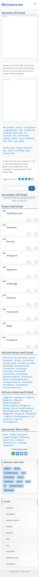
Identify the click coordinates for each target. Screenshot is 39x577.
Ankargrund (19, 397)
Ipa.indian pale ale (11, 473)
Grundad (21, 363)
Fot (25, 132)
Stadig (13, 434)
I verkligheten (29, 127)
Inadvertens (8, 445)
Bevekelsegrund (26, 408)
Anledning (29, 138)
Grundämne (8, 384)
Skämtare (9, 508)
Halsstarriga (9, 477)
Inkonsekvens (9, 442)
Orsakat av (12, 339)
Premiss (10, 241)
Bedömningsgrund (11, 402)
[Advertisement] (19, 37)
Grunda (17, 360)
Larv (7, 539)
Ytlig (20, 130)
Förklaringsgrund (22, 416)
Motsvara (28, 147)
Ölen (23, 473)
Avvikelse (19, 440)
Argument (11, 269)
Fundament (29, 130)
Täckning (11, 297)
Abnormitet (8, 440)
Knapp (19, 147)
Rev (14, 135)
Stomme (7, 138)
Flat (4, 141)
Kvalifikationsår (14, 213)
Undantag (21, 442)
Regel (9, 325)
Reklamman (10, 514)
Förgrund (8, 416)
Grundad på (8, 368)
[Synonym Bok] (12, 4)
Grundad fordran (21, 365)
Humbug (9, 527)
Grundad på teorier (12, 382)
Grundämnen (22, 384)
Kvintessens (23, 135)
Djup (12, 147)
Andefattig (19, 150)
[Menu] (35, 3)
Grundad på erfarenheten (14, 372)
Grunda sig (28, 360)
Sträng (6, 153)
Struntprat (10, 551)
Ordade (17, 469)
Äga (27, 150)
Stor (5, 150)
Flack (10, 141)
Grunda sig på (9, 363)
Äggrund (8, 397)
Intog (28, 481)
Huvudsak (10, 127)
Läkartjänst (8, 481)
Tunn (21, 138)
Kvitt (6, 434)
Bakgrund (7, 400)
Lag (15, 141)
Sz (5, 486)
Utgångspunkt (10, 130)
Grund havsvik (21, 357)
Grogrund (17, 419)
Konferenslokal (12, 558)
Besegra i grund (10, 408)
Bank (14, 138)
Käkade (19, 481)
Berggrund (25, 405)
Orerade (7, 469)
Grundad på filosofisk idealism (15, 375)
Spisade (20, 477)
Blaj (7, 545)
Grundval (7, 135)
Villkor (21, 141)
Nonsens (9, 533)
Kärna (19, 127)
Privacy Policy (25, 571)
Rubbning (24, 437)
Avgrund (30, 397)
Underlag (7, 132)
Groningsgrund (10, 421)
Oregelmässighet (11, 437)
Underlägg (11, 283)
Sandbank (11, 227)
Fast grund (19, 413)
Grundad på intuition (18, 379)
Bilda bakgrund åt (11, 411)
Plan (12, 153)
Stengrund (11, 255)
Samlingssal (11, 564)
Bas (21, 132)
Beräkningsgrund (11, 405)
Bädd (15, 132)
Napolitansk (8, 490)
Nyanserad (22, 434)
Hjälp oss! (23, 201)
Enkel (10, 150)
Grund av (8, 357)
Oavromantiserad (16, 486)
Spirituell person (12, 520)
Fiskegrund (31, 413)
